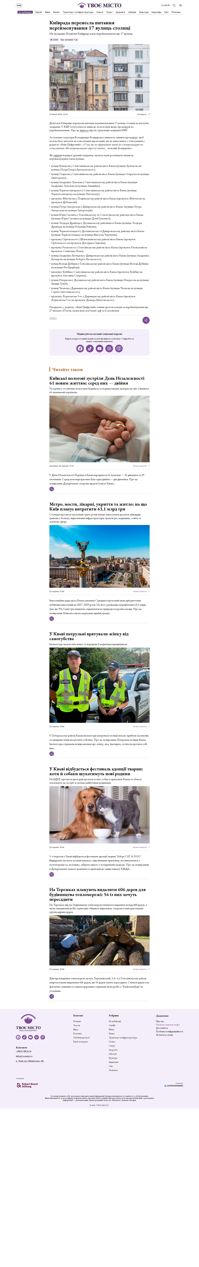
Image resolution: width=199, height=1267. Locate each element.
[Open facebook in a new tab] (80, 348)
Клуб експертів (80, 1041)
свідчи (57, 155)
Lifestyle (132, 12)
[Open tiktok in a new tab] (90, 348)
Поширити (142, 114)
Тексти (76, 1025)
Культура (144, 12)
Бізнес (56, 12)
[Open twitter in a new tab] (119, 348)
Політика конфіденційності (169, 1031)
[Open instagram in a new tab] (109, 348)
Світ (166, 12)
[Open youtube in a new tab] (99, 348)
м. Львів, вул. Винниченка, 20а (30, 1061)
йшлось (84, 130)
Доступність (162, 1027)
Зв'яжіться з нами (164, 1034)
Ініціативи (156, 12)
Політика (176, 12)
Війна (47, 12)
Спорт (109, 12)
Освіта (99, 12)
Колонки (77, 1033)
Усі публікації (25, 12)
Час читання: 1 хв (69, 39)
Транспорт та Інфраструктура (78, 12)
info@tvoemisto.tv (24, 1056)
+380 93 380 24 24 (23, 1051)
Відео (75, 1029)
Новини (77, 1021)
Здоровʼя (120, 12)
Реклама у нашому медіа (167, 1024)
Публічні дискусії (81, 1037)
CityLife (38, 12)
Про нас (160, 1021)
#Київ (53, 318)
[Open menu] (180, 5)
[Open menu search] (174, 5)
